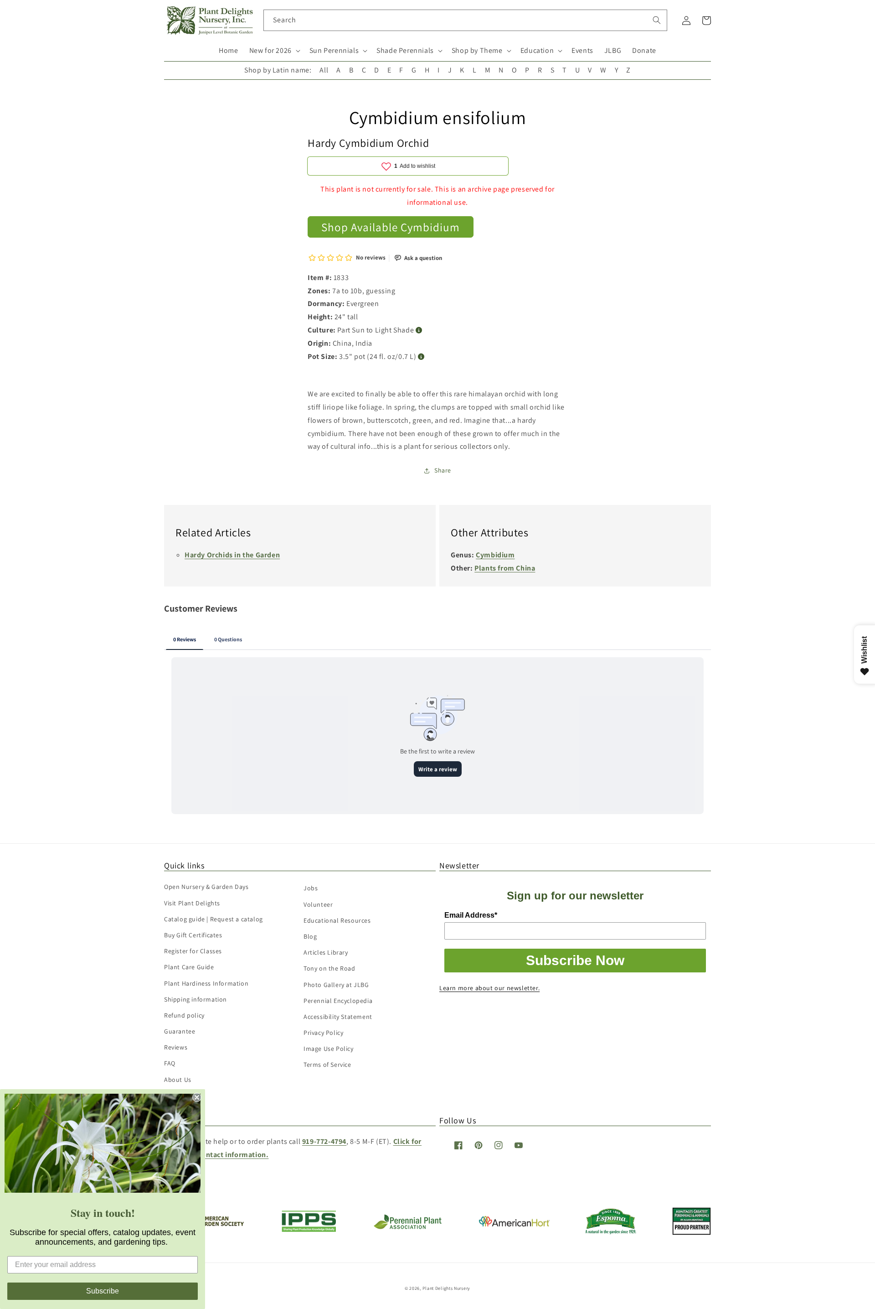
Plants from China (504, 568)
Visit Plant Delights (192, 903)
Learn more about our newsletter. (489, 988)
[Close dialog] (196, 1097)
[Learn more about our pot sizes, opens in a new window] (421, 357)
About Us (177, 1079)
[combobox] (465, 20)
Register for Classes (193, 951)
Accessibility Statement (338, 1017)
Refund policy (184, 1015)
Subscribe (102, 1291)
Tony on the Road (329, 968)
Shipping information (195, 999)
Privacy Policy (323, 1032)
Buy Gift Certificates (193, 935)
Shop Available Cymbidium (390, 226)
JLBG (612, 50)
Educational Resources (337, 920)
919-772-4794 (324, 1141)
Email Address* (470, 915)
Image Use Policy (329, 1048)
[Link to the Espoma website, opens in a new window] (611, 1231)
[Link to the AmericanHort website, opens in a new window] (514, 1224)
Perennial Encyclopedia (338, 1001)
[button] (274, 51)
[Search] (657, 20)
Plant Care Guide (189, 967)
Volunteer (318, 904)
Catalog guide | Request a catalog (213, 919)
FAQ (169, 1063)
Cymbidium (495, 555)
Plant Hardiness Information (206, 983)
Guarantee (179, 1031)
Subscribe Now (575, 960)
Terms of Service (327, 1064)
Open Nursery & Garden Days (206, 887)
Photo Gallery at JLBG (336, 985)
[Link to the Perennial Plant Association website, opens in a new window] (407, 1227)
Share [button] (442, 470)
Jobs (311, 888)
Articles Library (326, 952)
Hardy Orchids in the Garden (232, 555)
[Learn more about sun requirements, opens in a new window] (419, 330)
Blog (310, 936)
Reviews (175, 1047)
